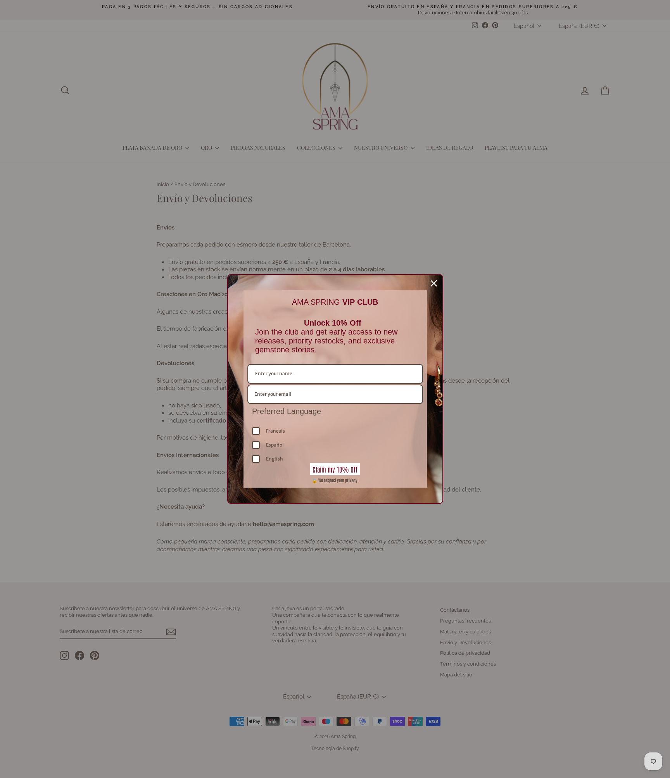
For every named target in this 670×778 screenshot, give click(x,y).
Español (275, 445)
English (274, 459)
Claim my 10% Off (335, 469)
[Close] (434, 283)
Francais (275, 431)
